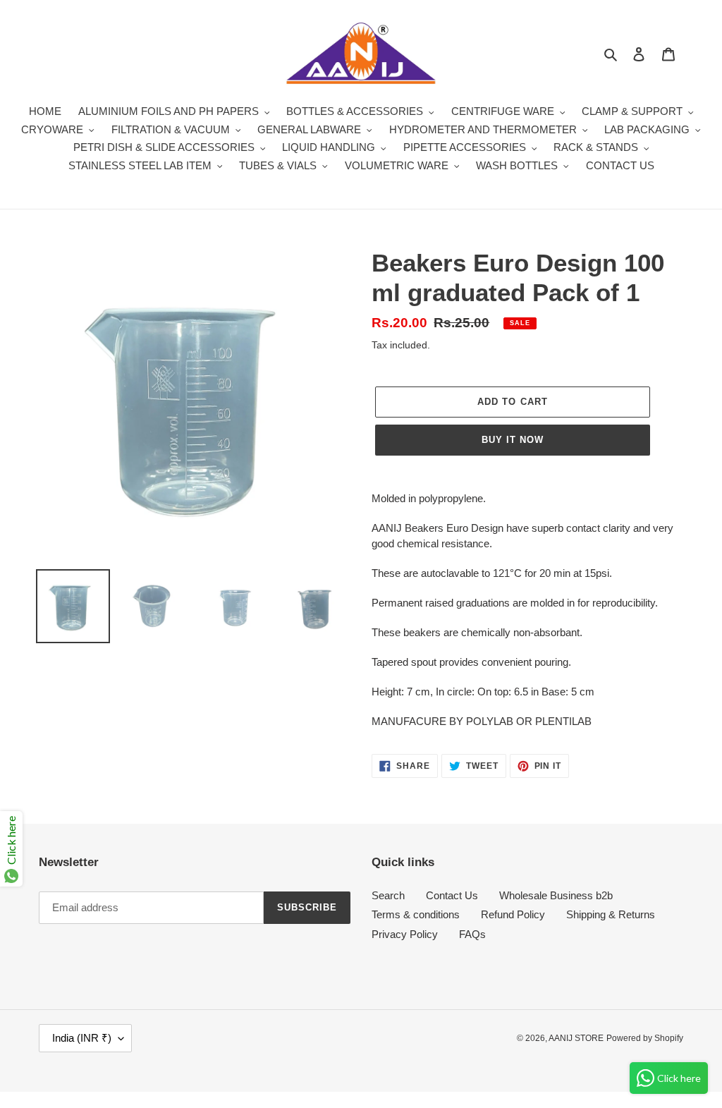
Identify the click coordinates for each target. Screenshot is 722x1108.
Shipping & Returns (610, 914)
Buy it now (513, 439)
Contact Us (452, 895)
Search (388, 895)
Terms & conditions (416, 914)
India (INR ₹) (81, 1038)
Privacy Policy (405, 934)
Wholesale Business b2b (556, 895)
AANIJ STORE (576, 1038)
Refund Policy (513, 914)
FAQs (472, 934)
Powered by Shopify (644, 1038)
